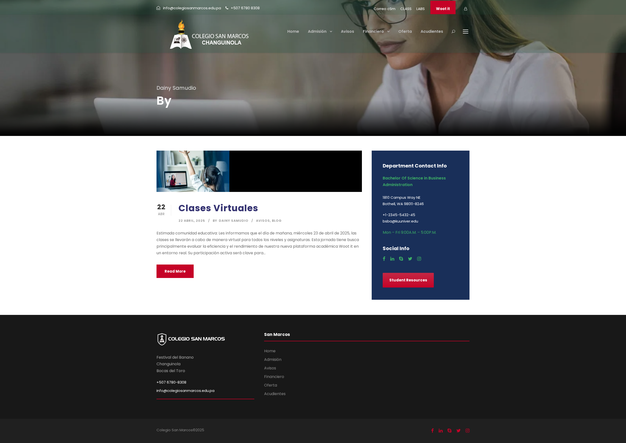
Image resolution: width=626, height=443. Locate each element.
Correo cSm (384, 8)
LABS (420, 8)
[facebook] (384, 259)
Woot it (443, 8)
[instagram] (419, 259)
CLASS (406, 8)
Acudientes (432, 31)
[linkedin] (392, 259)
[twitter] (410, 259)
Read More (175, 271)
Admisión (317, 31)
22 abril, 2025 (192, 220)
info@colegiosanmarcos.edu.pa (185, 390)
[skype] (401, 259)
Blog (277, 220)
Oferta (405, 31)
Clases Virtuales (218, 208)
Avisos (347, 31)
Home (293, 31)
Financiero (373, 31)
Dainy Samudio (233, 220)
